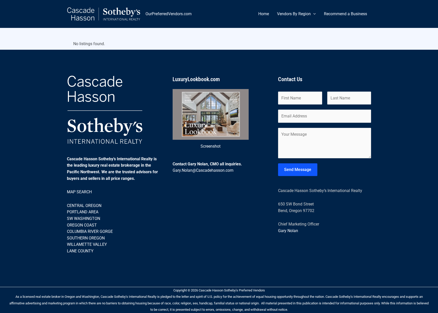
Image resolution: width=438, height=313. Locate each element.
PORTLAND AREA (82, 212)
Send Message (297, 169)
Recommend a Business (345, 13)
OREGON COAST (82, 225)
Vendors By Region (294, 13)
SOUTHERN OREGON (86, 238)
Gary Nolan (288, 230)
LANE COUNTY (80, 251)
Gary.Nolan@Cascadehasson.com (203, 170)
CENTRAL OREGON (84, 205)
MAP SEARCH (79, 191)
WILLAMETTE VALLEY (87, 244)
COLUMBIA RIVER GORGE (90, 231)
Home (263, 13)
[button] (313, 14)
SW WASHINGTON (83, 218)
